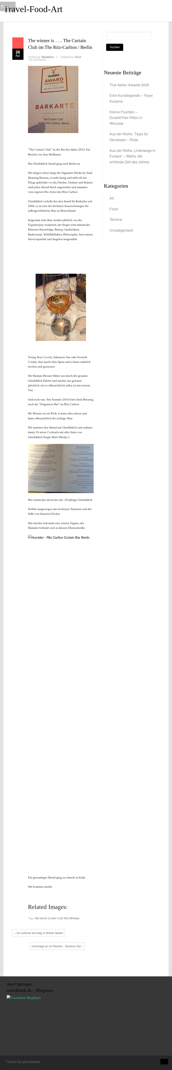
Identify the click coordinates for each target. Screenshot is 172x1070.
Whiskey (74, 918)
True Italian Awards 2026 (130, 84)
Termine (116, 219)
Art (112, 198)
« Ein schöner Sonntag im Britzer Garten (38, 933)
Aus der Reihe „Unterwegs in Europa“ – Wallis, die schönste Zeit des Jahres (132, 156)
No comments (37, 59)
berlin (43, 918)
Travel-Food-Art (32, 9)
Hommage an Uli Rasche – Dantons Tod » (57, 946)
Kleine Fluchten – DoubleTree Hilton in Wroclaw (126, 117)
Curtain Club (55, 918)
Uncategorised (121, 230)
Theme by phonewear (23, 1061)
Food (78, 57)
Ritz (66, 918)
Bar (37, 918)
